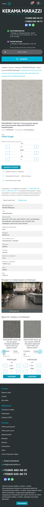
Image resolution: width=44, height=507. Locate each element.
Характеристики (9, 200)
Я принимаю (22, 503)
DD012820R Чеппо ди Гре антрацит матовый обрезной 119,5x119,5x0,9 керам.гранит (11, 344)
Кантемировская (17, 31)
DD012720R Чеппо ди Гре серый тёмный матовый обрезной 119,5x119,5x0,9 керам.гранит (32, 344)
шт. (22, 156)
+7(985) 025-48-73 (33, 21)
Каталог (11, 67)
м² (22, 143)
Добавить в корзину (11, 167)
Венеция (5, 311)
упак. (22, 150)
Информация (22, 200)
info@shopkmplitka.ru (11, 464)
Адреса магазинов (11, 461)
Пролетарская (16, 41)
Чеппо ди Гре (14, 311)
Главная (4, 67)
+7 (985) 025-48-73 (12, 191)
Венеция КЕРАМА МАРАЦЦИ (25, 67)
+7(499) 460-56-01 (33, 18)
